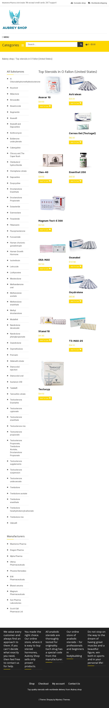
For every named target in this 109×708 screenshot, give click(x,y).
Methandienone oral (17, 286)
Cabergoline (15, 148)
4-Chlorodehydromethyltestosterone (25, 80)
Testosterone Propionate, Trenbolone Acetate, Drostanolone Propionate (16, 448)
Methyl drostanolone (16, 312)
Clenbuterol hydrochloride (16, 163)
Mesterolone (15, 278)
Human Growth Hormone (16, 253)
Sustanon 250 (16, 382)
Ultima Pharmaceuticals (17, 563)
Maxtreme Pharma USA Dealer (13, 3)
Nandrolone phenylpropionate (17, 335)
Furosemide (15, 237)
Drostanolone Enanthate (16, 190)
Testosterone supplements (16, 462)
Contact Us (74, 683)
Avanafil (13, 118)
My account (58, 683)
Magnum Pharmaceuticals (17, 593)
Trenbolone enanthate (15, 500)
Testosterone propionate (16, 433)
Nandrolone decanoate (15, 326)
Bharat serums (16, 585)
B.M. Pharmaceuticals (17, 578)
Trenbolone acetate (18, 493)
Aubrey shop (8, 59)
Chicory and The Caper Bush (17, 155)
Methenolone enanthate (16, 303)
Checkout (43, 683)
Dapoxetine (15, 177)
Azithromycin (16, 133)
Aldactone (14, 94)
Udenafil (13, 523)
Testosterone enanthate (16, 418)
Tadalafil (13, 388)
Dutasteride (15, 206)
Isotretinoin (15, 260)
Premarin (14, 355)
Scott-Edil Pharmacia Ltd (16, 610)
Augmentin (15, 112)
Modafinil (14, 319)
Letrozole (14, 266)
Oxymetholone (16, 349)
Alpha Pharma (16, 556)
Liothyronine (15, 272)
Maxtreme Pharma (18, 544)
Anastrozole (15, 106)
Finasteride (15, 219)
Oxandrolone (15, 343)
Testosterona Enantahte (16, 401)
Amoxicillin (14, 100)
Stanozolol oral (16, 376)
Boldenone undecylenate (16, 140)
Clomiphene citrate (18, 171)
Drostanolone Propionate (16, 199)
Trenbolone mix (17, 517)
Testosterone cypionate (16, 410)
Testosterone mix (18, 426)
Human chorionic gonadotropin (17, 244)
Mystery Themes (63, 700)
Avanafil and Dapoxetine (15, 125)
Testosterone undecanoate (16, 480)
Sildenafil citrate (17, 361)
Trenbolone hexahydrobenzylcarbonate (22, 509)
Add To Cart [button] (44, 106)
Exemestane (15, 213)
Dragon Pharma (17, 550)
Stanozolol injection (15, 368)
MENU (6, 37)
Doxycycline (15, 183)
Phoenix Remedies (18, 571)
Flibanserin (14, 225)
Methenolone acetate (16, 294)
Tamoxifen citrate (18, 394)
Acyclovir (14, 88)
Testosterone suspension (16, 471)
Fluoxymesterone (17, 231)
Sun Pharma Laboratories (15, 601)
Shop (32, 683)
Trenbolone (15, 487)
